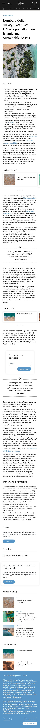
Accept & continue (30, 723)
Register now (28, 386)
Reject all (7, 719)
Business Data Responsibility (12, 697)
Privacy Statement (13, 381)
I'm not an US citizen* (13, 373)
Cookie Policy (7, 710)
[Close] (36, 340)
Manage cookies (31, 719)
